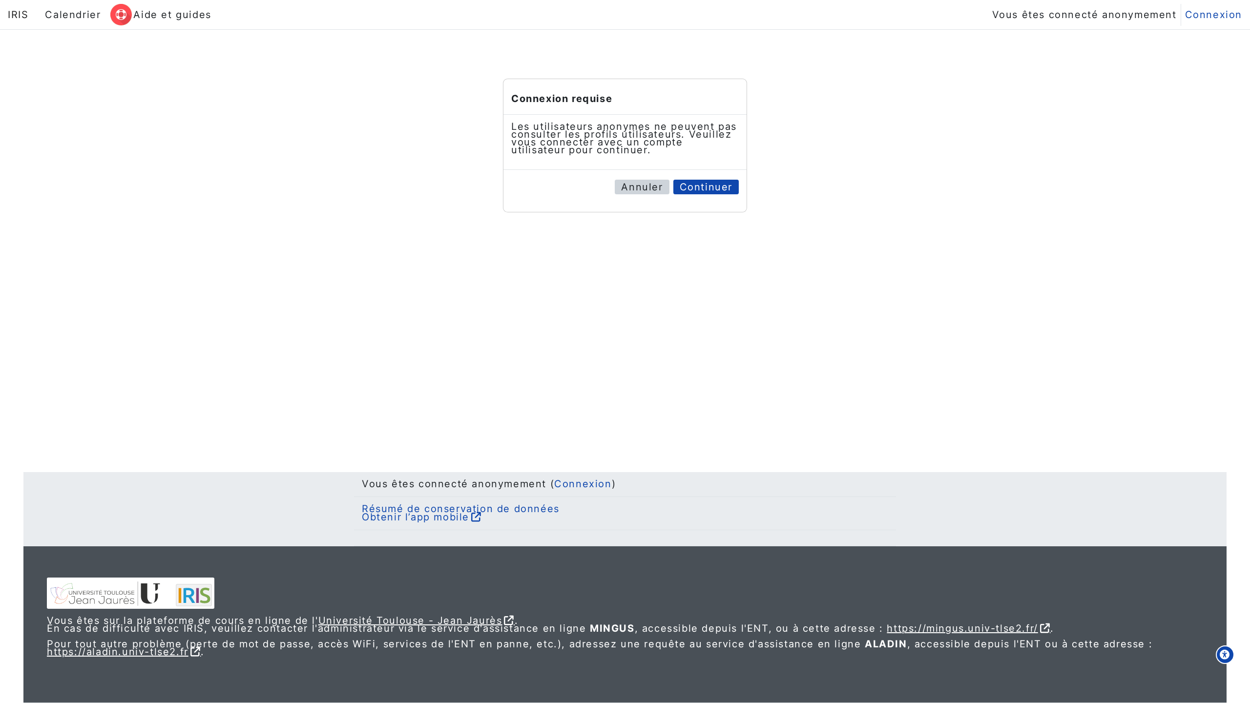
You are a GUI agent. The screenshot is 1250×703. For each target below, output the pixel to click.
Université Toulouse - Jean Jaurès (410, 620)
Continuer (706, 187)
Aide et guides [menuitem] (172, 15)
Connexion (1213, 15)
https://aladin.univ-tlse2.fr (117, 652)
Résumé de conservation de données (461, 509)
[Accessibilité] (1225, 654)
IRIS (18, 15)
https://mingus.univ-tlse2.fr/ (962, 628)
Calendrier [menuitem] (73, 15)
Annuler (642, 187)
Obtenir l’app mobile (415, 517)
